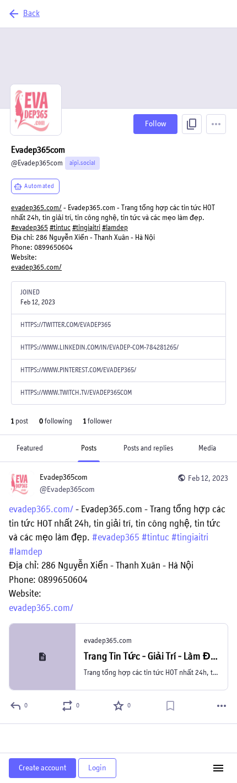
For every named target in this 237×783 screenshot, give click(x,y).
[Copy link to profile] (192, 124)
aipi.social (82, 163)
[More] (221, 705)
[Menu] (216, 124)
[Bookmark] (170, 705)
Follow (155, 124)
